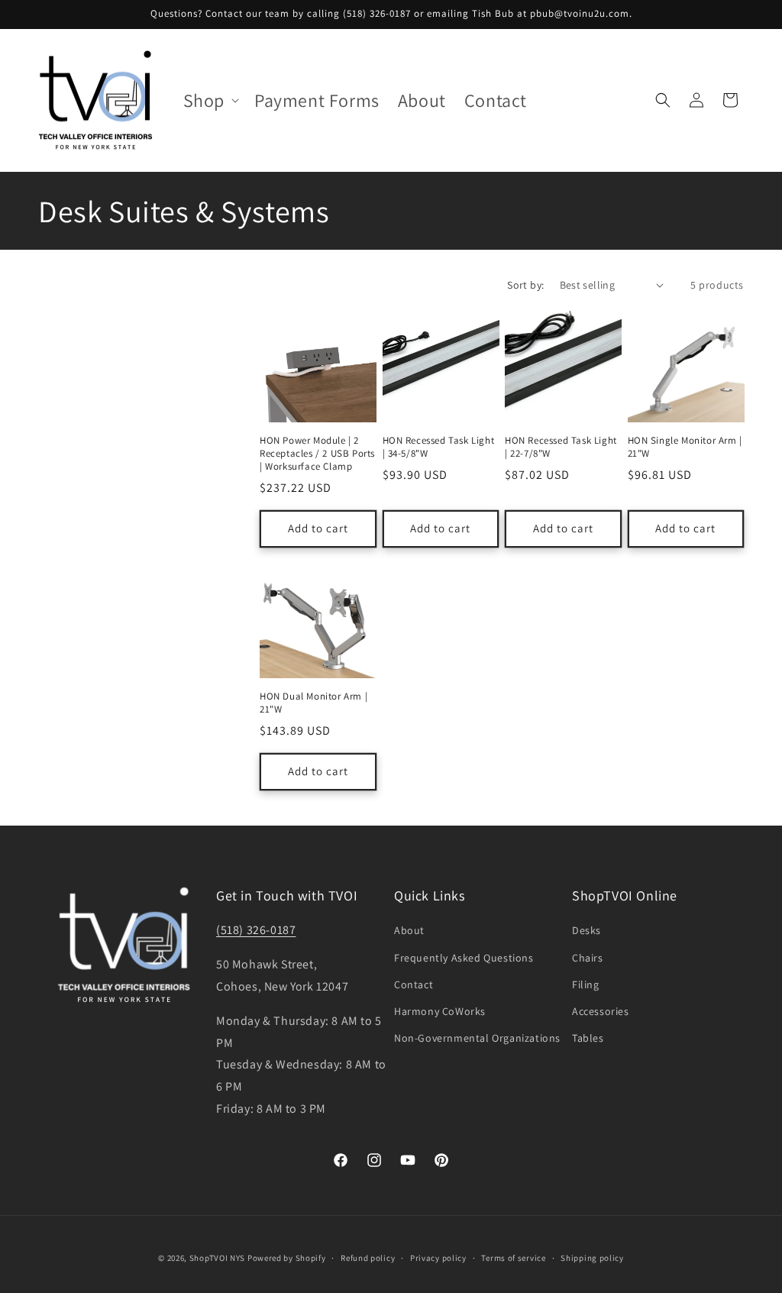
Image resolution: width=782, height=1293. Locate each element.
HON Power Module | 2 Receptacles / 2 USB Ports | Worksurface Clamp (317, 454)
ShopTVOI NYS (217, 1258)
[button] (209, 100)
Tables (588, 1038)
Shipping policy (592, 1258)
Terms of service (513, 1258)
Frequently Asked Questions (464, 958)
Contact (413, 984)
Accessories (600, 1011)
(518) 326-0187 (256, 930)
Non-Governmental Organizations (477, 1038)
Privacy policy (438, 1258)
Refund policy (368, 1258)
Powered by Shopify (286, 1258)
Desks (586, 930)
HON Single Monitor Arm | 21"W (685, 447)
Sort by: (525, 285)
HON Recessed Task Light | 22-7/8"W (561, 447)
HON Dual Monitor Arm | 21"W (313, 703)
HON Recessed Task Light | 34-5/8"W (439, 447)
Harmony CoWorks (440, 1011)
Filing (585, 984)
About (409, 930)
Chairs (587, 958)
